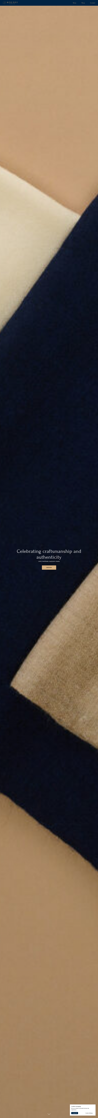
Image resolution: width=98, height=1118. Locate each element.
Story (74, 3)
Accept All (74, 1113)
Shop (83, 3)
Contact (92, 3)
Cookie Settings (89, 1113)
